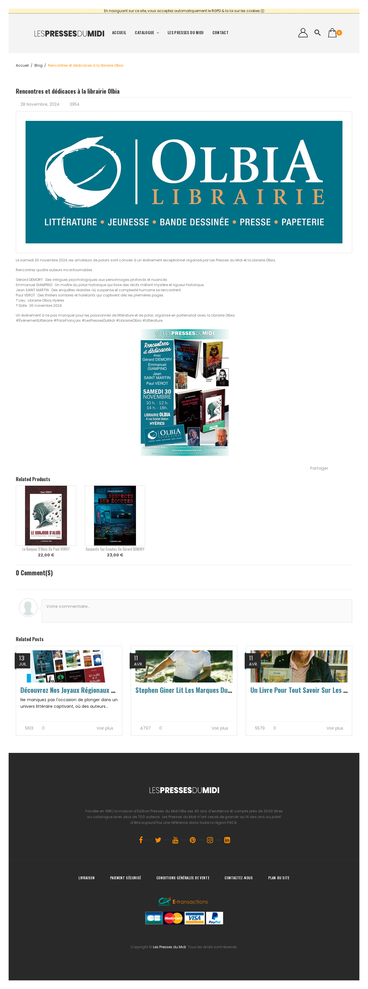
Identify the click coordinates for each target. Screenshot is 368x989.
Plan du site (279, 877)
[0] (332, 32)
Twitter (158, 840)
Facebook (141, 840)
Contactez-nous (239, 877)
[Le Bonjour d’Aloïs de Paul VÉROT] (46, 515)
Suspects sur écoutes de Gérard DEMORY (115, 549)
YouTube (175, 840)
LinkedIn (227, 840)
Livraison (86, 877)
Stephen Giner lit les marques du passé (190, 690)
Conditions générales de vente (182, 877)
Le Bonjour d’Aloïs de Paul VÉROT (46, 549)
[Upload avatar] (28, 607)
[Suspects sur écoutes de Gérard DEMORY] (115, 515)
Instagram (210, 840)
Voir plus (105, 728)
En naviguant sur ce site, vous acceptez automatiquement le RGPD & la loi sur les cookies (182, 10)
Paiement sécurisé (125, 877)
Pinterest (192, 840)
